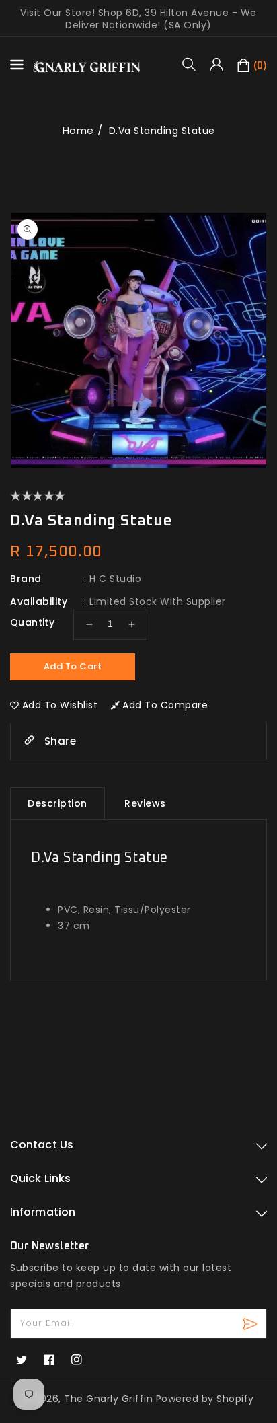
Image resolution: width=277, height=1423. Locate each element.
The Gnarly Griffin (108, 1399)
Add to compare (165, 705)
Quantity (32, 622)
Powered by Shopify (205, 1399)
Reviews (145, 803)
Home (78, 130)
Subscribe (252, 1324)
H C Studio (115, 578)
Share (58, 741)
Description (57, 803)
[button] (193, 64)
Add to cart (73, 666)
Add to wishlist (60, 705)
